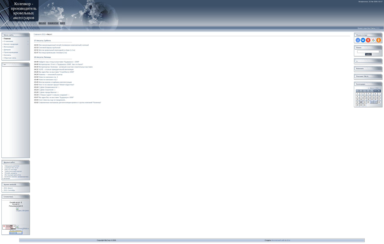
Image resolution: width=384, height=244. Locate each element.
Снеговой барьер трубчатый (49, 47)
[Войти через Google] (373, 40)
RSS (378, 28)
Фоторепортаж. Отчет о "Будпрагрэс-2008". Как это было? (61, 64)
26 (372, 102)
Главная (42, 23)
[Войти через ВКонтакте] (363, 40)
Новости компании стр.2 (48, 79)
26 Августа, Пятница (42, 57)
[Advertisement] (16, 112)
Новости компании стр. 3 (48, 77)
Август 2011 (374, 88)
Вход (62, 23)
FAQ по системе (10, 169)
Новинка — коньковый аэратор (50, 74)
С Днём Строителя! (46, 90)
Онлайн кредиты (10, 173)
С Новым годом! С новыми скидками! (53, 95)
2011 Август (8, 188)
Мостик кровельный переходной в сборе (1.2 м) (57, 50)
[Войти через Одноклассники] (378, 40)
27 (375, 102)
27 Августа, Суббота (42, 40)
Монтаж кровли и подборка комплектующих (55, 82)
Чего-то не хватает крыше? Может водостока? (56, 85)
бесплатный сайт (278, 240)
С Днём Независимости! (48, 87)
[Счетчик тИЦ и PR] (9, 226)
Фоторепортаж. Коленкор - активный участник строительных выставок (66, 67)
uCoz (288, 240)
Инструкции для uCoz (12, 175)
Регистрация (53, 23)
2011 (43, 34)
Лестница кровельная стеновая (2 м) (53, 53)
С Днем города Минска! (48, 92)
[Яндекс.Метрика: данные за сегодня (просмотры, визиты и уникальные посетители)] (22, 209)
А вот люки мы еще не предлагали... (52, 100)
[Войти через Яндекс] (368, 40)
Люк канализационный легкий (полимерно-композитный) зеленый (64, 45)
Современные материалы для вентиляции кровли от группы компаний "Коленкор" (70, 102)
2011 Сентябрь (9, 190)
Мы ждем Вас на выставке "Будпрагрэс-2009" (56, 97)
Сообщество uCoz (11, 168)
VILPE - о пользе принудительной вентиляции (56, 69)
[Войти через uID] (358, 40)
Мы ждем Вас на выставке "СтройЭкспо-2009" (56, 72)
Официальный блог (11, 166)
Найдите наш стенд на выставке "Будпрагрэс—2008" (59, 62)
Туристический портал (13, 171)
